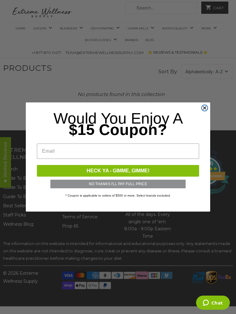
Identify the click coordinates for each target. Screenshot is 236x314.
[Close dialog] (205, 108)
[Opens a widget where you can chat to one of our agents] (213, 303)
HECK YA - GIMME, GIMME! (118, 170)
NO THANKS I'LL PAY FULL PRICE (118, 184)
